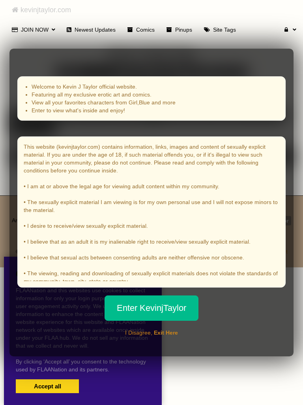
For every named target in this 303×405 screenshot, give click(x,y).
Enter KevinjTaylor (151, 308)
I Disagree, (151, 332)
